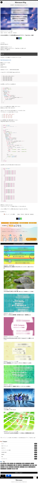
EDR (30, 465)
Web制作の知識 (18, 452)
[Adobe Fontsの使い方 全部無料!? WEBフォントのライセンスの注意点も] (19, 374)
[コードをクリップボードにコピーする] (36, 76)
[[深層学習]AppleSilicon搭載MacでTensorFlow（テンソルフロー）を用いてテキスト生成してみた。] (19, 255)
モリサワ (11, 463)
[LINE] (21, 38)
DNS (33, 465)
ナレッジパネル (10, 465)
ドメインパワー (3, 468)
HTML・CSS (10, 32)
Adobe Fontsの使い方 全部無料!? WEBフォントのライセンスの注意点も (17, 386)
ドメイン (32, 463)
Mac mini (2, 465)
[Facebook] (19, 38)
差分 (17, 468)
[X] (17, 38)
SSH (36, 465)
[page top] (35, 477)
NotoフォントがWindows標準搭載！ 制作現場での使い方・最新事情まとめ (17, 314)
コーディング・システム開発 (9, 214)
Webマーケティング (18, 445)
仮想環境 (13, 468)
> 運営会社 (2, 477)
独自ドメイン (9, 468)
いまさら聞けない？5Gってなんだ (10, 409)
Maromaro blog (20, 2)
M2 (14, 463)
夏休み (8, 463)
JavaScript (14, 32)
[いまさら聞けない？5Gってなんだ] (19, 398)
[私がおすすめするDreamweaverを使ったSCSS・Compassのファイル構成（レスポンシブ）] (19, 326)
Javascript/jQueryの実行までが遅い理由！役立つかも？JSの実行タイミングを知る (18, 291)
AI (1, 463)
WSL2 (23, 463)
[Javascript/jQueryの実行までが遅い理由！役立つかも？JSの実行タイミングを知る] (19, 279)
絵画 (5, 465)
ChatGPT (4, 463)
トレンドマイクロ (26, 465)
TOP (1, 437)
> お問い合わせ (7, 477)
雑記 (18, 456)
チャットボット (18, 463)
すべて (18, 443)
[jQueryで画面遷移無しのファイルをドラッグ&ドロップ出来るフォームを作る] (19, 351)
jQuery (2, 32)
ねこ (14, 465)
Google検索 (20, 465)
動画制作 (18, 454)
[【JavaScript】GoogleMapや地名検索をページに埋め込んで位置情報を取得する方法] (19, 421)
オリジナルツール (18, 458)
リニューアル (27, 463)
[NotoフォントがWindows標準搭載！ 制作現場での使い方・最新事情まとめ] (19, 303)
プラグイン (5, 32)
